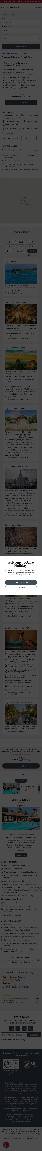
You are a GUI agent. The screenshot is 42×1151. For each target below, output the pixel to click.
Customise (21, 588)
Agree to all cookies (21, 582)
